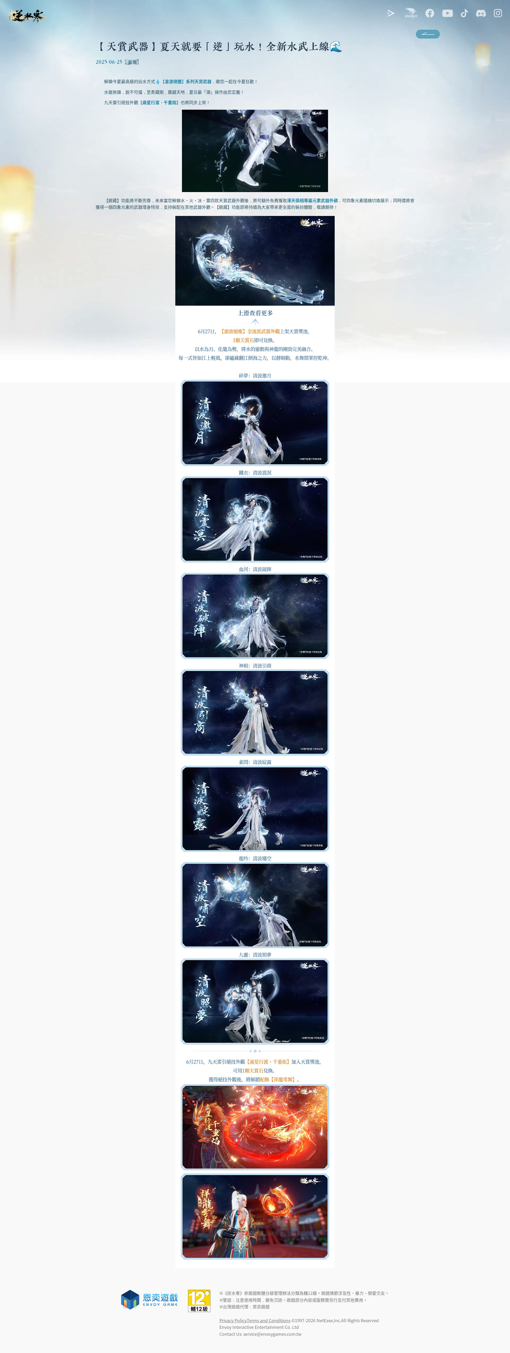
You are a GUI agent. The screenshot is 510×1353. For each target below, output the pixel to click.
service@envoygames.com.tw (272, 1334)
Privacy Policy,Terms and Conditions (254, 1320)
